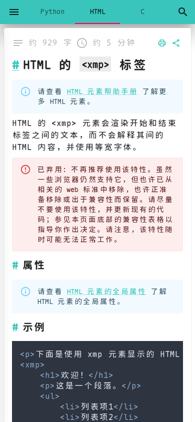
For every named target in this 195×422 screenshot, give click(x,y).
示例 (33, 327)
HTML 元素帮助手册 (102, 91)
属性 (33, 265)
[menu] (14, 12)
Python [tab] (52, 11)
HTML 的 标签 (84, 64)
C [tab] (142, 11)
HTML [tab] (98, 11)
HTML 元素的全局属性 (106, 291)
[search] (183, 12)
